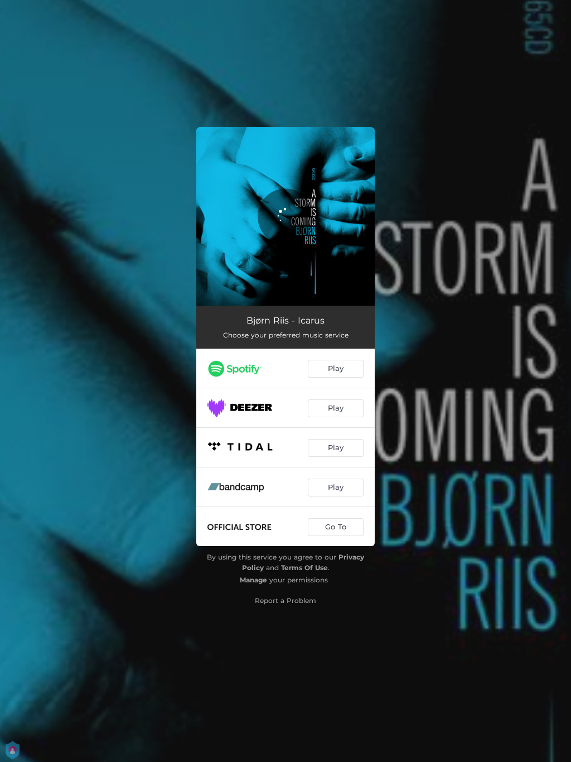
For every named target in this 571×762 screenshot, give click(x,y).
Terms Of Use (304, 567)
